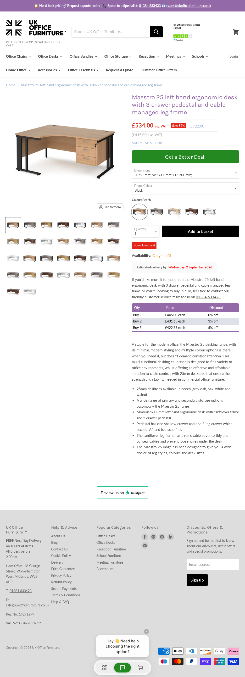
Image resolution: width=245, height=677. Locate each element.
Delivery (57, 562)
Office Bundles (82, 56)
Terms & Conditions (65, 595)
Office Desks (49, 56)
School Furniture (108, 556)
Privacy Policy (61, 575)
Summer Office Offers (159, 70)
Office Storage (116, 56)
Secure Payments (64, 589)
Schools (199, 56)
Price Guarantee (63, 569)
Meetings (174, 56)
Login (234, 56)
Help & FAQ (60, 602)
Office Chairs (17, 56)
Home (11, 85)
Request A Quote (119, 70)
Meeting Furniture (109, 562)
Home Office (17, 70)
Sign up (197, 580)
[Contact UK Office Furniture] (122, 5)
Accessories (48, 70)
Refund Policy (61, 582)
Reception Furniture (111, 549)
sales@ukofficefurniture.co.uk (189, 6)
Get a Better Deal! (185, 157)
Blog (54, 542)
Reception (147, 56)
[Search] (156, 31)
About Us (58, 536)
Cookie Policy (61, 556)
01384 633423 (150, 6)
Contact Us (59, 549)
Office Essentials (82, 70)
